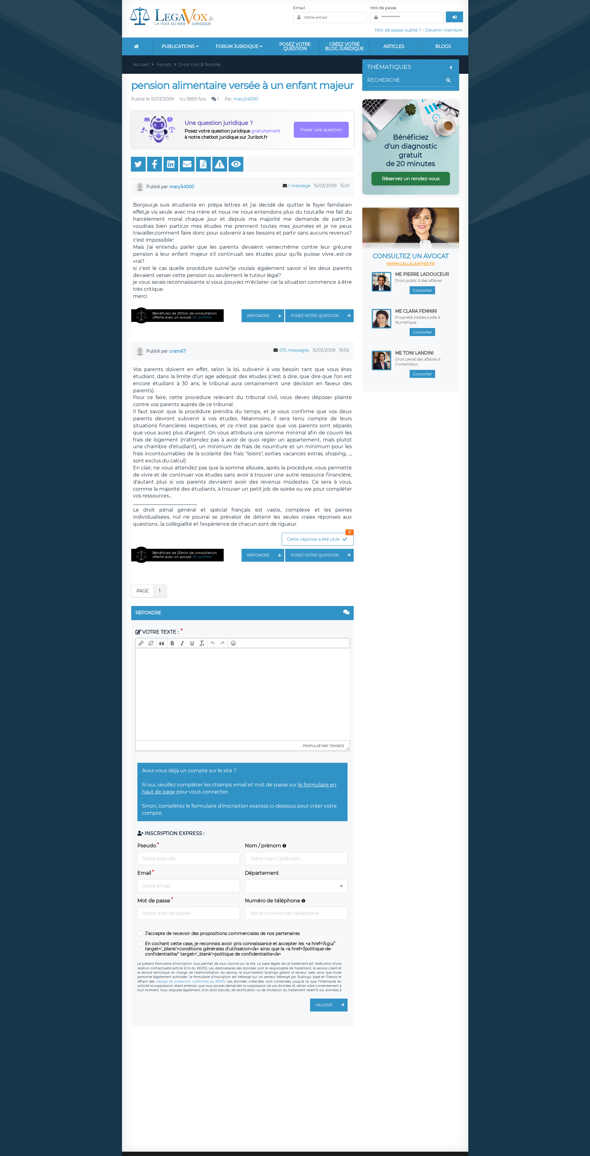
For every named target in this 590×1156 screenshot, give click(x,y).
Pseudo (146, 846)
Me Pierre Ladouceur (422, 274)
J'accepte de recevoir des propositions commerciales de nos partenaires (222, 933)
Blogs (443, 46)
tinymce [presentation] (336, 745)
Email (299, 7)
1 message (299, 185)
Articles (394, 46)
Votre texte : (160, 632)
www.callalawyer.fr (411, 263)
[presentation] (141, 643)
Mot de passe (383, 7)
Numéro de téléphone (273, 901)
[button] (141, 643)
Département (262, 873)
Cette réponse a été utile (319, 537)
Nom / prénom (263, 846)
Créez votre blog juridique (344, 46)
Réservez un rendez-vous (410, 178)
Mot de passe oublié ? (398, 30)
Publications (179, 46)
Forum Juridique (238, 46)
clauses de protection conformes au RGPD (190, 982)
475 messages (294, 350)
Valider (324, 1005)
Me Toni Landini (414, 353)
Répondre (258, 315)
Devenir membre (443, 30)
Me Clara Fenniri (416, 311)
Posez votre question (295, 46)
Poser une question (321, 130)
